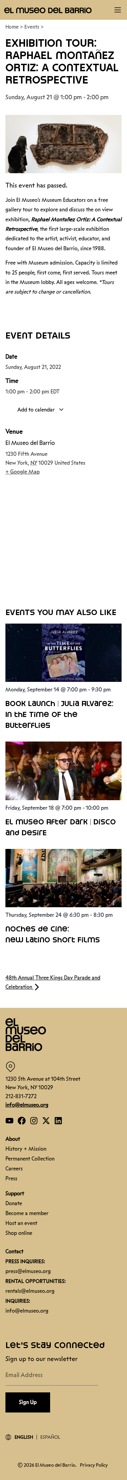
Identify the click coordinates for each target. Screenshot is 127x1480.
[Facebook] (22, 1121)
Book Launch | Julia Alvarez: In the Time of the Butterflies (59, 715)
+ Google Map (22, 471)
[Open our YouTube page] (9, 1121)
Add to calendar (36, 409)
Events (31, 27)
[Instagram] (34, 1121)
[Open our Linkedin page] (58, 1121)
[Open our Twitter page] (46, 1121)
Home (12, 27)
